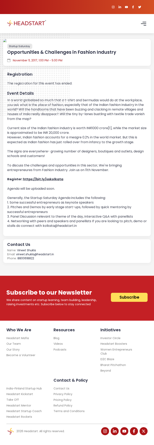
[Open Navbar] (144, 24)
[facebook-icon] (134, 431)
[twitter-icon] (144, 431)
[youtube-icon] (124, 431)
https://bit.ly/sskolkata (43, 179)
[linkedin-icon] (115, 431)
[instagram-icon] (105, 431)
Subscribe (129, 297)
